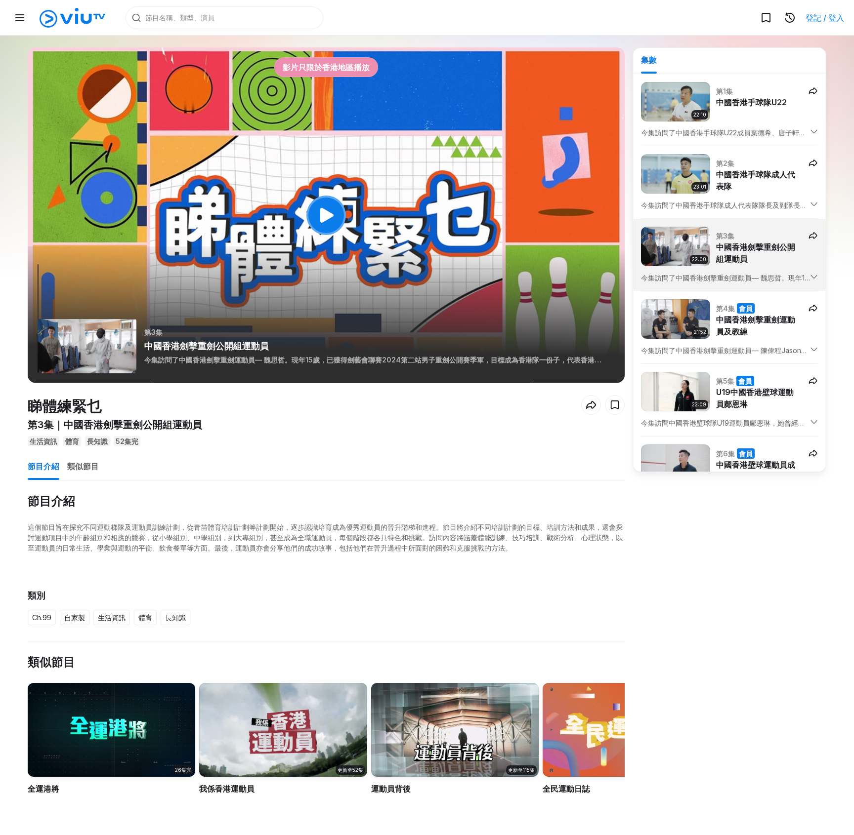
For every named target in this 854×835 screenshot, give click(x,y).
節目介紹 (43, 466)
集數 (649, 60)
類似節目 (83, 466)
